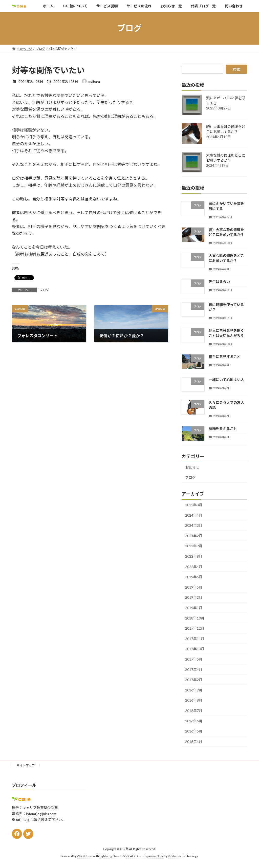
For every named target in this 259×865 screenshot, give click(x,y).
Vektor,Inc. (175, 856)
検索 (236, 69)
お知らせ (192, 467)
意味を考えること (223, 428)
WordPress (85, 856)
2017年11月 (194, 638)
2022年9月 (193, 546)
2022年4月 (193, 566)
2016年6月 (193, 721)
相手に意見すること (225, 356)
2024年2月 (193, 535)
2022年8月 (193, 556)
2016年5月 (193, 731)
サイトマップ (26, 765)
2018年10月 (194, 618)
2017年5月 (193, 659)
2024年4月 (193, 515)
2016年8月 (193, 700)
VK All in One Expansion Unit (144, 856)
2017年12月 (194, 628)
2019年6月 (193, 577)
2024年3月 (193, 525)
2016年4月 (193, 741)
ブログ (44, 290)
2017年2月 (193, 680)
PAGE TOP (248, 834)
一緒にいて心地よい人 (226, 379)
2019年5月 (193, 587)
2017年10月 (194, 649)
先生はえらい (219, 281)
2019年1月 (193, 608)
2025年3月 (193, 505)
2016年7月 (193, 710)
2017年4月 (193, 669)
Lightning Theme (110, 856)
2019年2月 (193, 597)
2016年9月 (193, 690)
